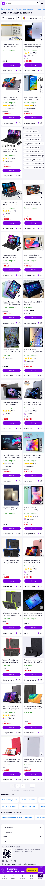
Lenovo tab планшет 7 (29, 806)
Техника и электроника (25, 9)
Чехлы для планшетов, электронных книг (17, 817)
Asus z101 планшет (9, 806)
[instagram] (11, 861)
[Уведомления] (42, 3)
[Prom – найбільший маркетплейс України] (3, 3)
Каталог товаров (7, 9)
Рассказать (32, 870)
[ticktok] (14, 861)
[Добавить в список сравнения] (41, 34)
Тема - (10, 847)
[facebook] (7, 861)
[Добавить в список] (19, 39)
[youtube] (3, 861)
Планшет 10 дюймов (9, 800)
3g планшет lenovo (28, 800)
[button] (12, 65)
